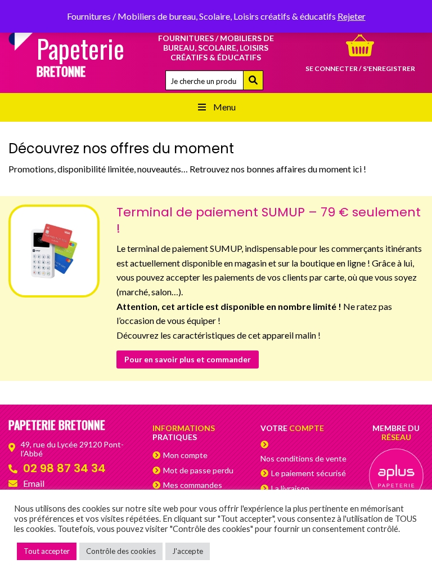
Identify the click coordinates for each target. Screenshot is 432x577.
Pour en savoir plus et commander (187, 359)
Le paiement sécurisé (308, 473)
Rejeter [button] (352, 16)
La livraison (290, 488)
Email (33, 483)
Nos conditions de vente (303, 458)
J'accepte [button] (187, 551)
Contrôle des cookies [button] (121, 551)
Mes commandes (192, 485)
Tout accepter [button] (47, 551)
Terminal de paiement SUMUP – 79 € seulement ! (268, 220)
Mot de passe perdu (198, 470)
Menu (224, 106)
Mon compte (185, 455)
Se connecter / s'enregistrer (360, 68)
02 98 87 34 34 (64, 468)
